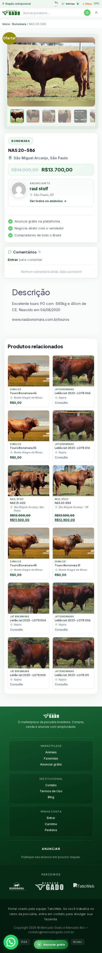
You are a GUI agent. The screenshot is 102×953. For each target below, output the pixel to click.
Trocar (56, 2)
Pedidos (51, 830)
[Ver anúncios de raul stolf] (19, 190)
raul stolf (39, 188)
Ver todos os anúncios (48, 201)
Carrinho (51, 824)
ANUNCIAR (51, 849)
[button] (10, 942)
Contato (51, 785)
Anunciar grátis (51, 764)
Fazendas (51, 758)
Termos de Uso (51, 791)
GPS (96, 3)
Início (6, 24)
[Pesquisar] (87, 12)
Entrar (13, 260)
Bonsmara (19, 24)
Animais (51, 752)
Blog (51, 797)
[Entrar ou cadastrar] (96, 12)
